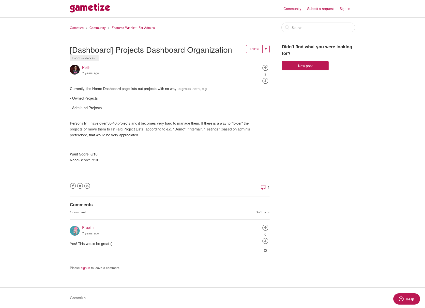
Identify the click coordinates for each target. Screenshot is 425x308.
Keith (86, 67)
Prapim (88, 227)
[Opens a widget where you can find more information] (406, 299)
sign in (85, 267)
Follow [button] (254, 49)
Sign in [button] (345, 8)
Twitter (80, 186)
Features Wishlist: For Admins (133, 27)
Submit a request (320, 8)
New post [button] (305, 65)
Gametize (77, 27)
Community (292, 8)
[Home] (90, 10)
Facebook (73, 186)
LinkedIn (87, 186)
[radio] (265, 67)
